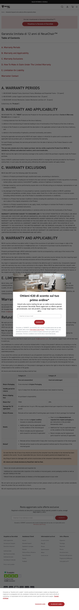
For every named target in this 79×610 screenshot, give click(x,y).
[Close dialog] (62, 276)
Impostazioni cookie (40, 604)
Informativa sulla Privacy (37, 330)
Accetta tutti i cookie (56, 604)
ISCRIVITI (39, 322)
